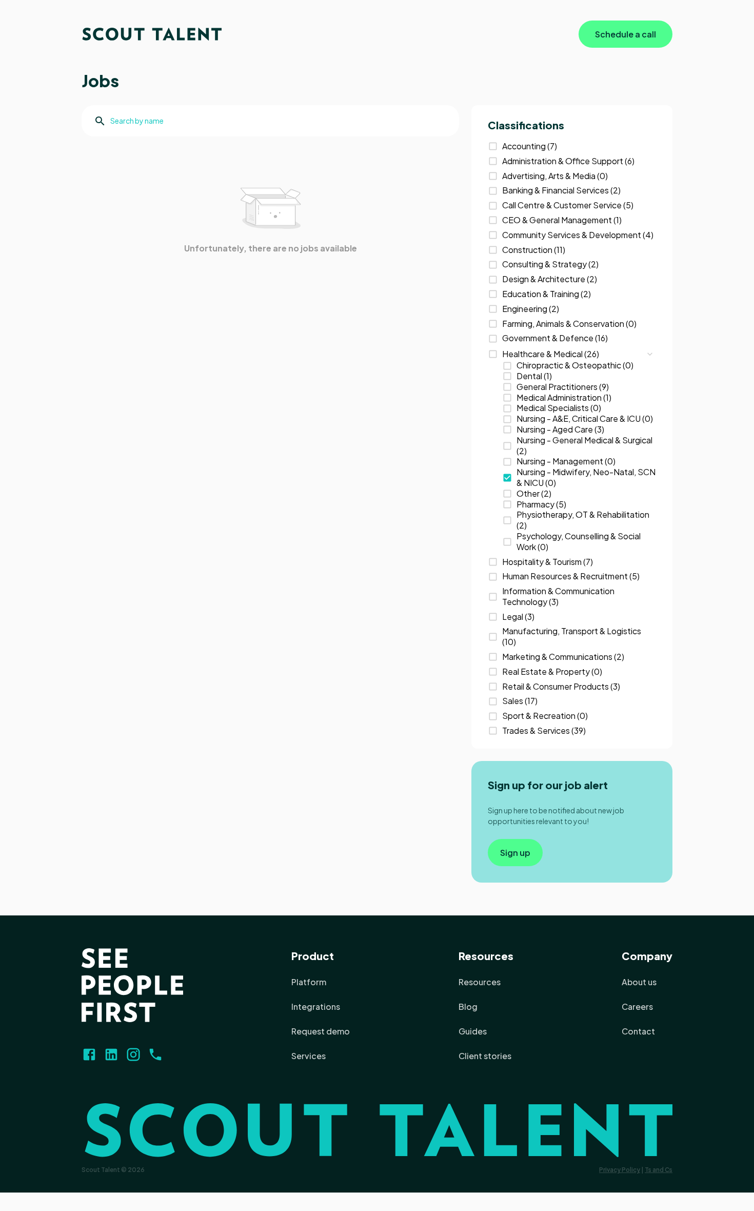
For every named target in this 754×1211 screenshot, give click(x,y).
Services (308, 1055)
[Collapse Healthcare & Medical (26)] (650, 354)
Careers (637, 1006)
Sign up (515, 852)
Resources (486, 955)
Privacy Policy (619, 1170)
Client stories (485, 1055)
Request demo (320, 1031)
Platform (308, 981)
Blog (468, 1006)
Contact (638, 1031)
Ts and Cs (658, 1170)
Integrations (315, 1006)
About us (639, 981)
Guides (473, 1031)
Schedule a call (625, 34)
